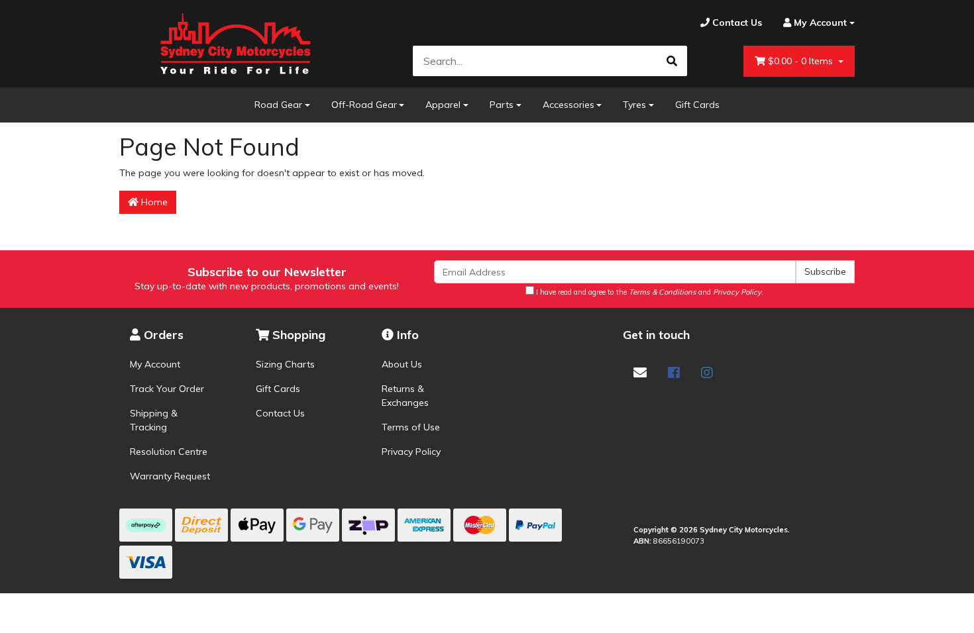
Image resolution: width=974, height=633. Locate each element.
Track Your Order (167, 389)
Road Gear (278, 105)
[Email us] (640, 372)
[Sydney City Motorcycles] (235, 43)
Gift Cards (697, 105)
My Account (155, 364)
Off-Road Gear (364, 105)
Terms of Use (411, 427)
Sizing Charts (285, 364)
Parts (502, 105)
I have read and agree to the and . (648, 292)
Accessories (568, 105)
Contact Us (280, 413)
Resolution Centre (168, 452)
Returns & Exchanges (405, 396)
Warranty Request (170, 476)
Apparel (442, 105)
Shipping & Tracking (154, 420)
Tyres (634, 105)
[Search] (672, 61)
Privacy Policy (411, 452)
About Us (402, 364)
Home (153, 202)
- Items (802, 61)
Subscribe (825, 271)
